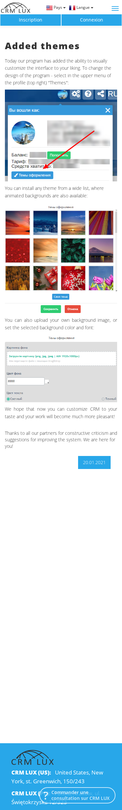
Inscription (30, 20)
